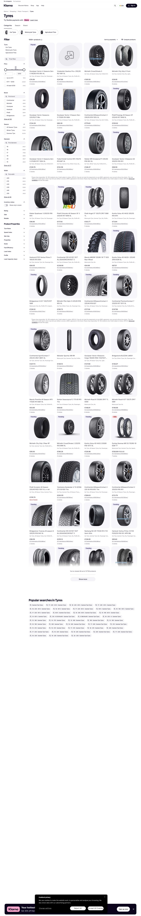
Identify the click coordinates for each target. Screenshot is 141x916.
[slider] (5, 69)
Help (42, 5)
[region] (71, 904)
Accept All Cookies (95, 908)
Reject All (78, 908)
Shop (32, 5)
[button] (121, 6)
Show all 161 (8, 119)
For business (17, 1)
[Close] (105, 897)
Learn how (34, 20)
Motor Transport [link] (23, 11)
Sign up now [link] (123, 909)
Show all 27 (7, 165)
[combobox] (111, 39)
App (37, 5)
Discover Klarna (23, 5)
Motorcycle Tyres (11, 50)
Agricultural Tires (11, 53)
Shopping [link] (13, 11)
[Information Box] (42, 40)
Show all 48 (7, 197)
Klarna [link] (6, 11)
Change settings (45, 908)
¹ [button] (38, 81)
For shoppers (8, 1)
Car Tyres (9, 47)
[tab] (8, 25)
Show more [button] (83, 579)
